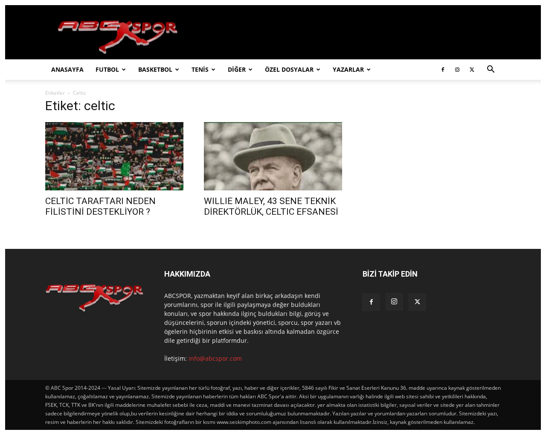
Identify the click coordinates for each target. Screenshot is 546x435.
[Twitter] (471, 69)
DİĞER (237, 69)
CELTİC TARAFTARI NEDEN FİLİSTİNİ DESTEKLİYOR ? (100, 206)
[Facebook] (442, 69)
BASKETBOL (155, 69)
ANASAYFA (67, 69)
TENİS (200, 69)
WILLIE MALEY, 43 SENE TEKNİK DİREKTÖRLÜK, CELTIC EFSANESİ (271, 206)
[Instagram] (457, 69)
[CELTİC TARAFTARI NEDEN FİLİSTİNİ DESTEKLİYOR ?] (114, 156)
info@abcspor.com (215, 358)
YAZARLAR (348, 69)
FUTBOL (107, 69)
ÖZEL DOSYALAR (289, 69)
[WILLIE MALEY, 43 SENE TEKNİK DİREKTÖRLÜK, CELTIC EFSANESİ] (273, 156)
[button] (490, 70)
